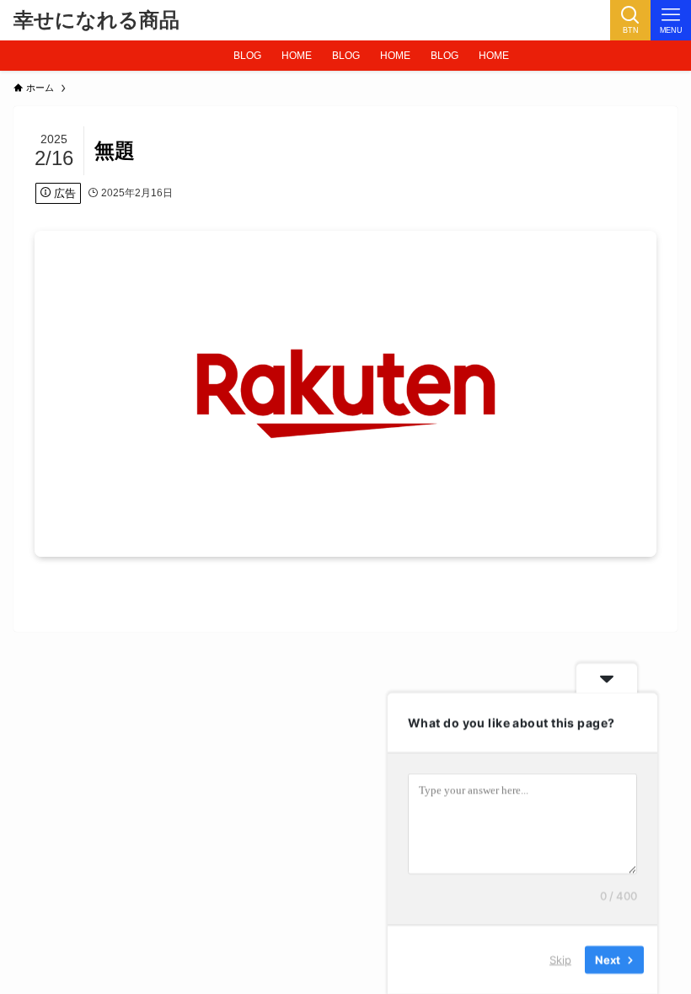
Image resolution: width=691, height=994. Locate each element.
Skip (560, 959)
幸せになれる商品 (96, 20)
